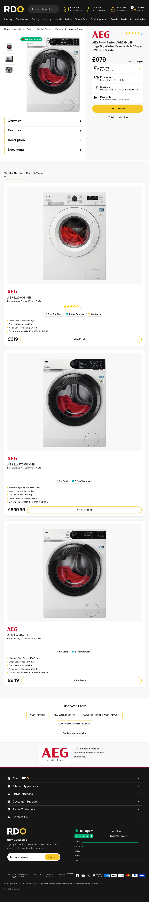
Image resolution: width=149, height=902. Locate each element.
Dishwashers (22, 19)
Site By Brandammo (12, 889)
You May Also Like (13, 175)
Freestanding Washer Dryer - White (24, 299)
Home (7, 29)
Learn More (79, 761)
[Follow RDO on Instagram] (94, 876)
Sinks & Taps (81, 19)
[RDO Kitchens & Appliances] (14, 9)
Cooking (47, 19)
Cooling (35, 19)
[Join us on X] (88, 875)
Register (52, 857)
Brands (114, 19)
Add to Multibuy (119, 117)
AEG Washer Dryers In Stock (74, 724)
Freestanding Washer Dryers (69, 29)
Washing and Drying (23, 29)
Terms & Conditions (49, 876)
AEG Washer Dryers (64, 715)
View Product (81, 339)
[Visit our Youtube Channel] (83, 876)
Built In (68, 19)
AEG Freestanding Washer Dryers (101, 715)
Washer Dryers (44, 29)
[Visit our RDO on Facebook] (77, 876)
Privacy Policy (62, 876)
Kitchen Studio (137, 19)
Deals (124, 19)
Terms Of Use (37, 876)
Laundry (8, 19)
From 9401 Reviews (118, 836)
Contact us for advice (75, 733)
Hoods (58, 19)
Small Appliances (99, 19)
